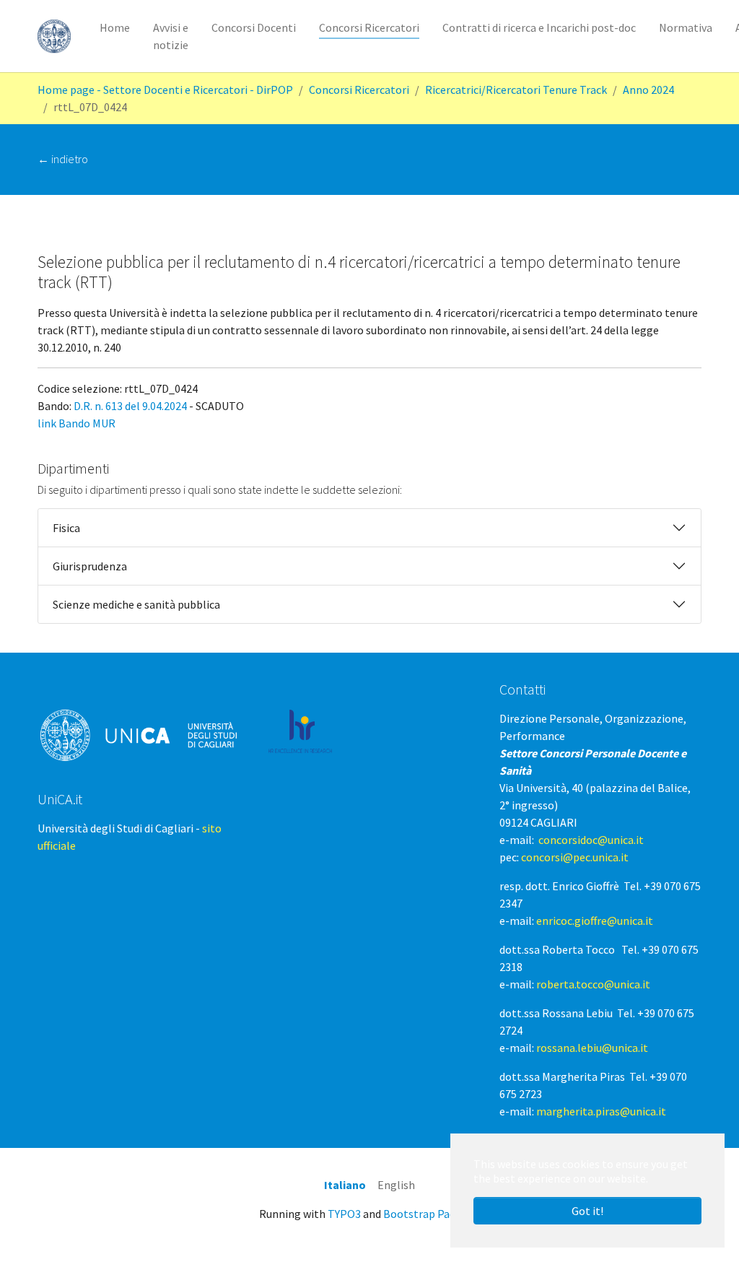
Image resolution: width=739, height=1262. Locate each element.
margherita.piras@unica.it (601, 1111)
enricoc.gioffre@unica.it (594, 920)
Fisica (66, 528)
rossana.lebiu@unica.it (592, 1047)
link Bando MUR (76, 423)
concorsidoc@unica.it (591, 839)
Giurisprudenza (90, 566)
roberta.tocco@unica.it (593, 984)
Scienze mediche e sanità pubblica (136, 604)
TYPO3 (344, 1213)
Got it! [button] (587, 1211)
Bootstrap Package (430, 1213)
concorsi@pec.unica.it (575, 857)
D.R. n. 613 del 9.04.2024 (130, 406)
